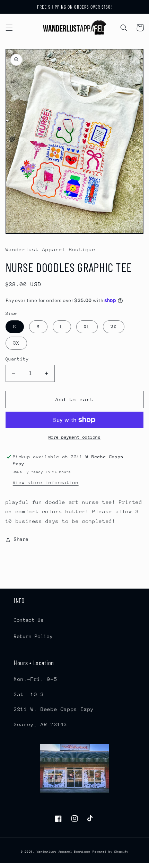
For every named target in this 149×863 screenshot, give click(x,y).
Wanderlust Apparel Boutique (63, 851)
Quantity (17, 359)
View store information (46, 482)
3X (16, 343)
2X (114, 326)
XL (87, 326)
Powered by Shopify (110, 851)
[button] (9, 28)
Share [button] (21, 539)
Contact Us (29, 620)
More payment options (75, 437)
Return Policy (33, 636)
